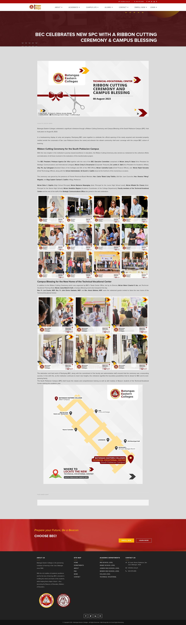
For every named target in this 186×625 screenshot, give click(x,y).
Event (47, 494)
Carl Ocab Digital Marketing (116, 622)
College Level (105, 574)
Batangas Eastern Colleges (35, 7)
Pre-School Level (106, 562)
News (76, 574)
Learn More (144, 540)
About (76, 568)
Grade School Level (107, 565)
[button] (93, 434)
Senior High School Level (109, 571)
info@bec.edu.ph (125, 1)
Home (76, 562)
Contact (77, 577)
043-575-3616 (140, 1)
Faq (75, 571)
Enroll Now (126, 540)
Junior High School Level (109, 568)
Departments (79, 565)
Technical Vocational (108, 577)
